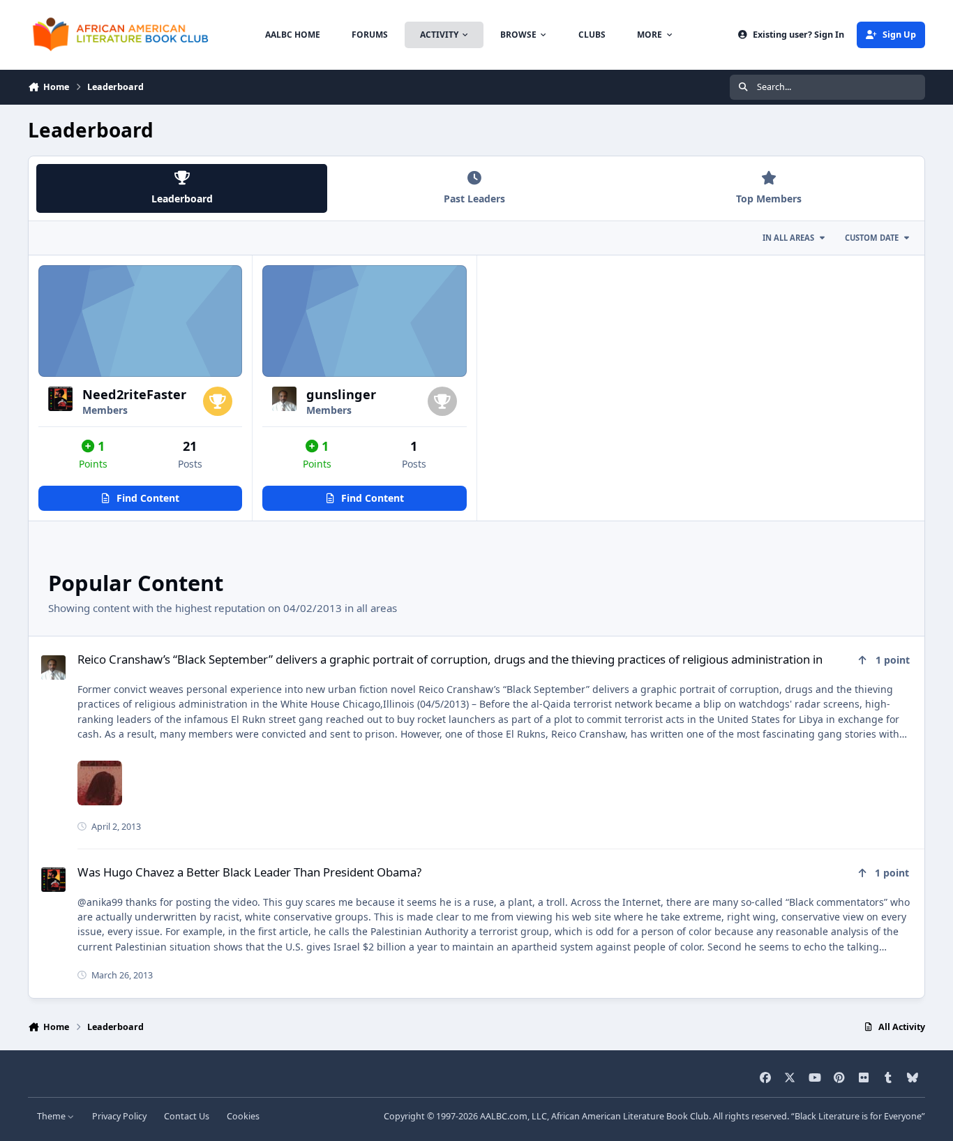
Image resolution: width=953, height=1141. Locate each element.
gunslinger (341, 394)
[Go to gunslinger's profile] (284, 399)
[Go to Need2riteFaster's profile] (60, 399)
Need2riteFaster (134, 394)
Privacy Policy (119, 1116)
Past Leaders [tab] (474, 198)
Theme (52, 1116)
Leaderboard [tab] (182, 198)
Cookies (243, 1116)
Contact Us (186, 1116)
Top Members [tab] (769, 198)
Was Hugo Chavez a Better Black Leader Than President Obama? (249, 872)
